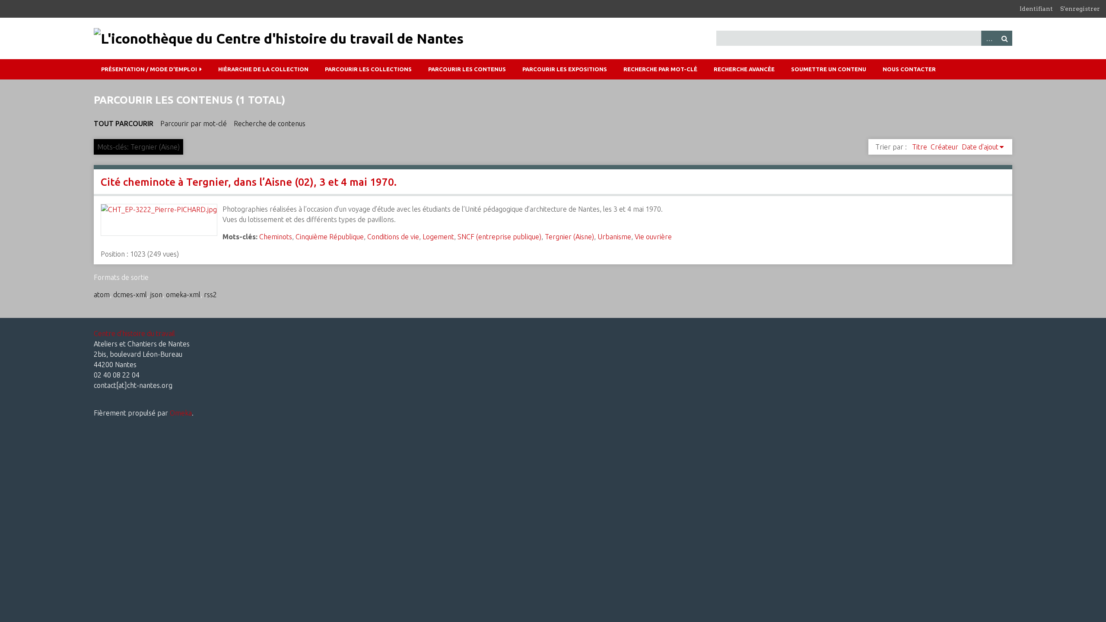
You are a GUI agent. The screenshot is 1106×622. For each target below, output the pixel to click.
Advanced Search (989, 38)
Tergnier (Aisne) (569, 237)
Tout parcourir (123, 123)
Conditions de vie (393, 237)
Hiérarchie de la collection (263, 69)
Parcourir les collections (368, 69)
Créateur (944, 147)
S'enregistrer (1080, 8)
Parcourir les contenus (467, 69)
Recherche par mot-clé (660, 69)
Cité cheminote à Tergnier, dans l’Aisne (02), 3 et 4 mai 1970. (249, 182)
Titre (919, 147)
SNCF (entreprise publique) (499, 237)
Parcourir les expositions (564, 69)
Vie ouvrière (653, 237)
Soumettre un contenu (828, 69)
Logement (438, 237)
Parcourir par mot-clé (193, 123)
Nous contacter (909, 69)
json (156, 294)
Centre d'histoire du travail (134, 333)
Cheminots (275, 237)
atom (102, 294)
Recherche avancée (744, 69)
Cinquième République (330, 237)
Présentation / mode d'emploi (149, 69)
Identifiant (1036, 8)
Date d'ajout (980, 147)
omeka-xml (183, 294)
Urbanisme (614, 237)
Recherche (1004, 38)
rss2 (210, 294)
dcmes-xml (130, 294)
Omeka (181, 413)
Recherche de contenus (269, 123)
